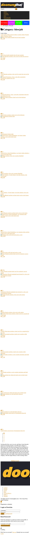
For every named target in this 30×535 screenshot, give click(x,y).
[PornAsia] (12, 7)
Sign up (14, 532)
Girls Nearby (11, 22)
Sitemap (6, 496)
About (5, 490)
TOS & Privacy (7, 493)
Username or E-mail (5, 523)
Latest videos (4, 34)
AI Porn (26, 22)
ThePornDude (7, 18)
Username (3, 510)
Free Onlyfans (4, 22)
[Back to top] (1, 501)
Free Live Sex (7, 17)
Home (5, 11)
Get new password (5, 525)
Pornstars (6, 13)
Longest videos (21, 34)
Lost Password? (8, 513)
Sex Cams (18, 22)
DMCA (5, 494)
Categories (6, 14)
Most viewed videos (12, 34)
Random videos (8, 36)
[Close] (1, 503)
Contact (5, 487)
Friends (5, 489)
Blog (5, 492)
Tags (5, 16)
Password (3, 512)
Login (2, 513)
